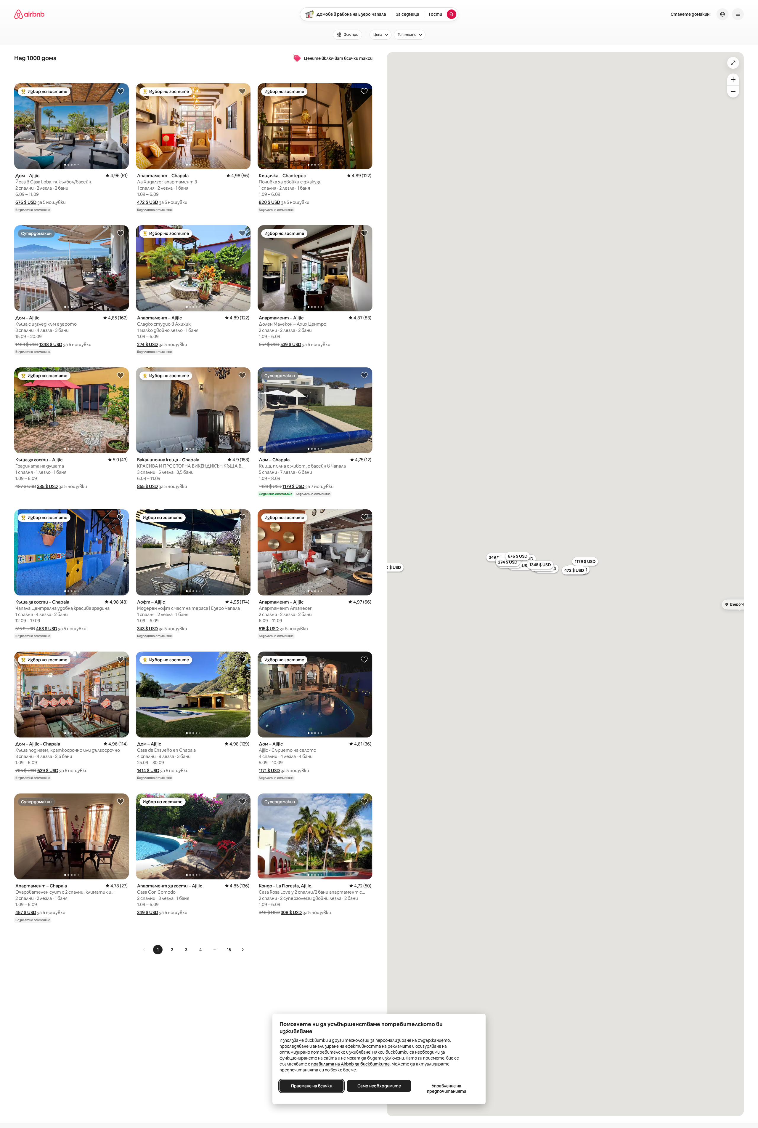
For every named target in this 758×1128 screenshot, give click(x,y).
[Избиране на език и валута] (722, 14)
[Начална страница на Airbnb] (29, 14)
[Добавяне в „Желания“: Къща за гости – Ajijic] (120, 375)
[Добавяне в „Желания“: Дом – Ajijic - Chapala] (120, 659)
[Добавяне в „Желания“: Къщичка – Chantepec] (364, 91)
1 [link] (158, 949)
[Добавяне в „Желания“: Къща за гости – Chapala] (120, 517)
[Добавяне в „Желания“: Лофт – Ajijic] (242, 517)
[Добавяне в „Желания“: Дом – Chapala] (364, 375)
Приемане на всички (311, 1086)
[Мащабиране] (733, 79)
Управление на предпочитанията (446, 1088)
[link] (144, 949)
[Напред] (242, 949)
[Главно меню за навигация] (738, 14)
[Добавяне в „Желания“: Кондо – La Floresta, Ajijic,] (364, 801)
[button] (25, 202)
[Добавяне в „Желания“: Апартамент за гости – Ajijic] (242, 801)
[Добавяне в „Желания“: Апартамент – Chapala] (242, 91)
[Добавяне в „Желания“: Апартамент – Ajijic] (242, 233)
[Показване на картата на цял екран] (733, 63)
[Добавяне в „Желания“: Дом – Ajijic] (120, 91)
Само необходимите (379, 1086)
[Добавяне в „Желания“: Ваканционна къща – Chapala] (242, 375)
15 (229, 949)
